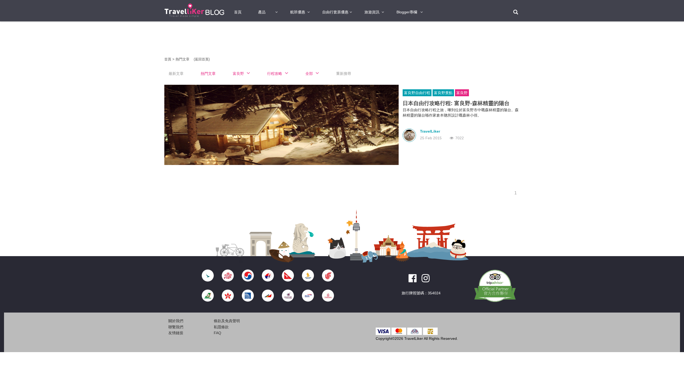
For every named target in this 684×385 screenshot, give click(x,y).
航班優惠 (297, 12)
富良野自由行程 (417, 93)
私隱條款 (221, 327)
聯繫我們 (175, 327)
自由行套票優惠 (335, 12)
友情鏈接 (175, 333)
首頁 (238, 12)
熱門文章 (183, 59)
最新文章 (176, 73)
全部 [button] (309, 73)
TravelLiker (430, 131)
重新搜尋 (343, 73)
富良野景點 (443, 93)
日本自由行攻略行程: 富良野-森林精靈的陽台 (456, 103)
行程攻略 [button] (274, 73)
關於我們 (175, 321)
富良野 (462, 93)
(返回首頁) (202, 59)
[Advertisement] (133, 107)
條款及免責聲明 (227, 321)
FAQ (217, 333)
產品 (262, 12)
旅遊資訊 (371, 12)
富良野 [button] (238, 73)
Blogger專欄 (407, 12)
